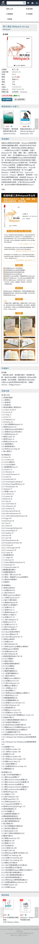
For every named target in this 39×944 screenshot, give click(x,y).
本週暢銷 (9, 14)
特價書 (9, 19)
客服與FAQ (19, 929)
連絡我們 (27, 929)
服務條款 (20, 931)
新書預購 (29, 9)
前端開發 (15, 92)
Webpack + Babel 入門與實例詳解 (28, 918)
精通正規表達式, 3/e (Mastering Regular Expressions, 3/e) (27, 131)
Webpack (23, 92)
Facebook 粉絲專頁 (7, 929)
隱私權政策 (35, 929)
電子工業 (15, 69)
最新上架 (9, 9)
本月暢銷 (29, 14)
